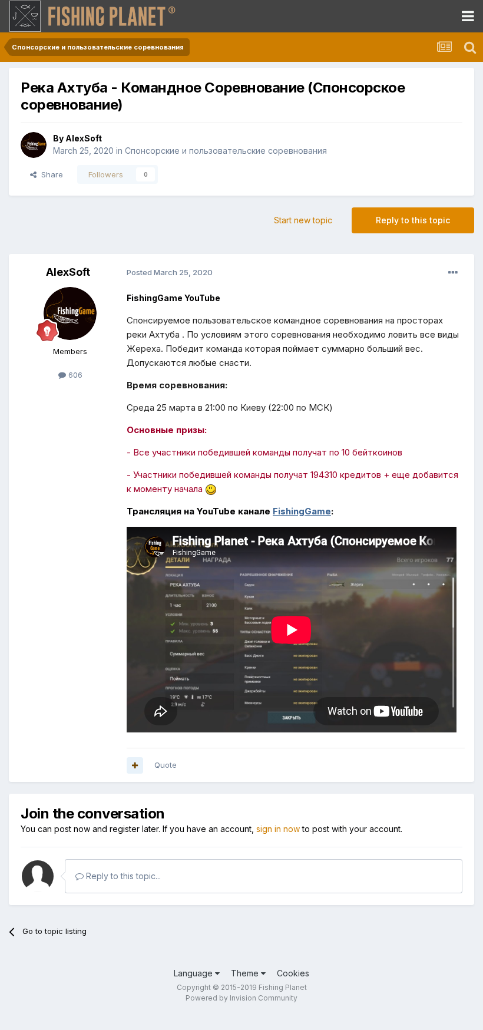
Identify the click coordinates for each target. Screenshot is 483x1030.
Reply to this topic (413, 220)
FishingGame (302, 511)
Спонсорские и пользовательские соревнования (226, 151)
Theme (246, 973)
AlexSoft (83, 138)
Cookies (293, 973)
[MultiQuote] (135, 765)
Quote (165, 765)
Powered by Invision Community (241, 997)
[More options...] (453, 273)
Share (50, 174)
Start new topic (303, 220)
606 (74, 374)
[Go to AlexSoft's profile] (34, 145)
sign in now (278, 829)
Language (194, 973)
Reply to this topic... (122, 876)
